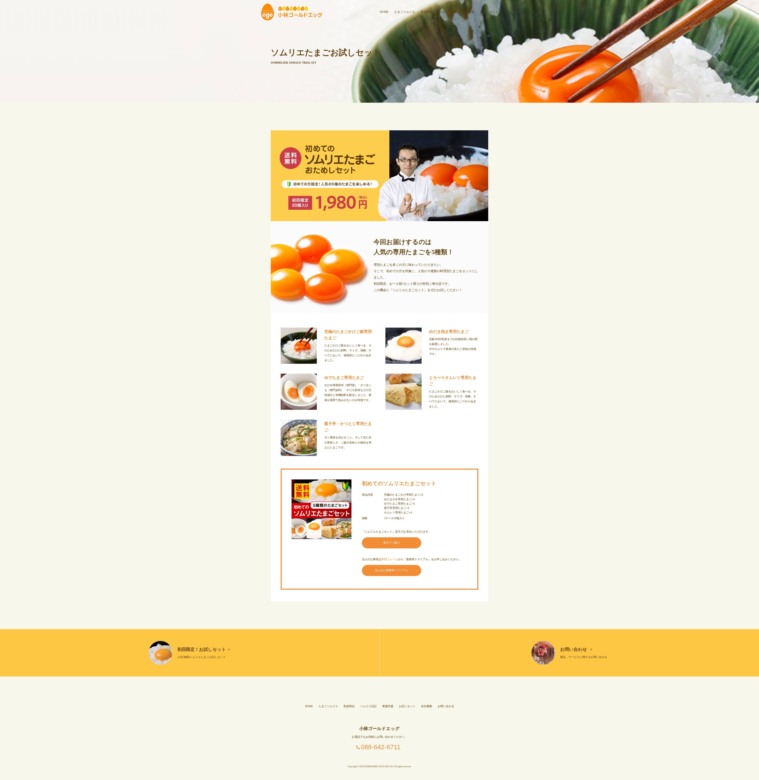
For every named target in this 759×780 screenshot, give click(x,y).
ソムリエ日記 (448, 11)
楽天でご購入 (391, 542)
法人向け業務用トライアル (391, 570)
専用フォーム (389, 559)
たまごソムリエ (404, 11)
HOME (384, 11)
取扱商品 (427, 11)
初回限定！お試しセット (201, 649)
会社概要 (426, 706)
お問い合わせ (574, 649)
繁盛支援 (468, 11)
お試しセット (489, 11)
